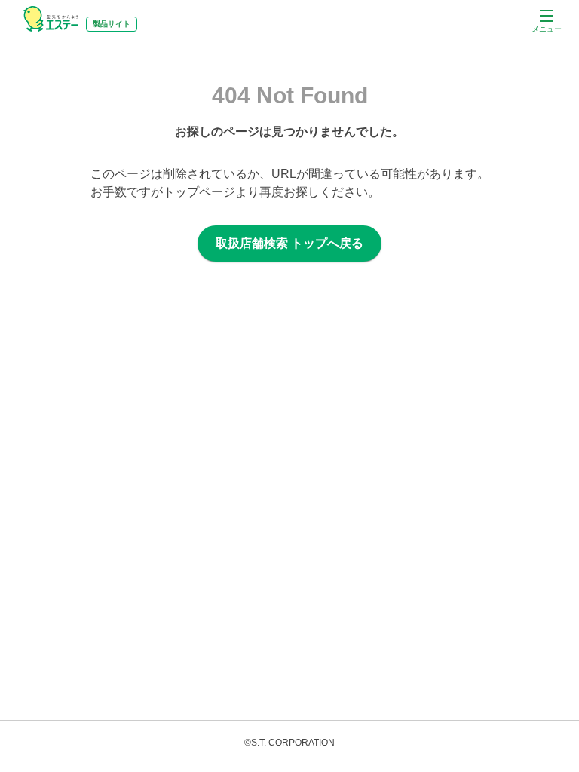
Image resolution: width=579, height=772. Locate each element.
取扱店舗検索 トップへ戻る (289, 243)
